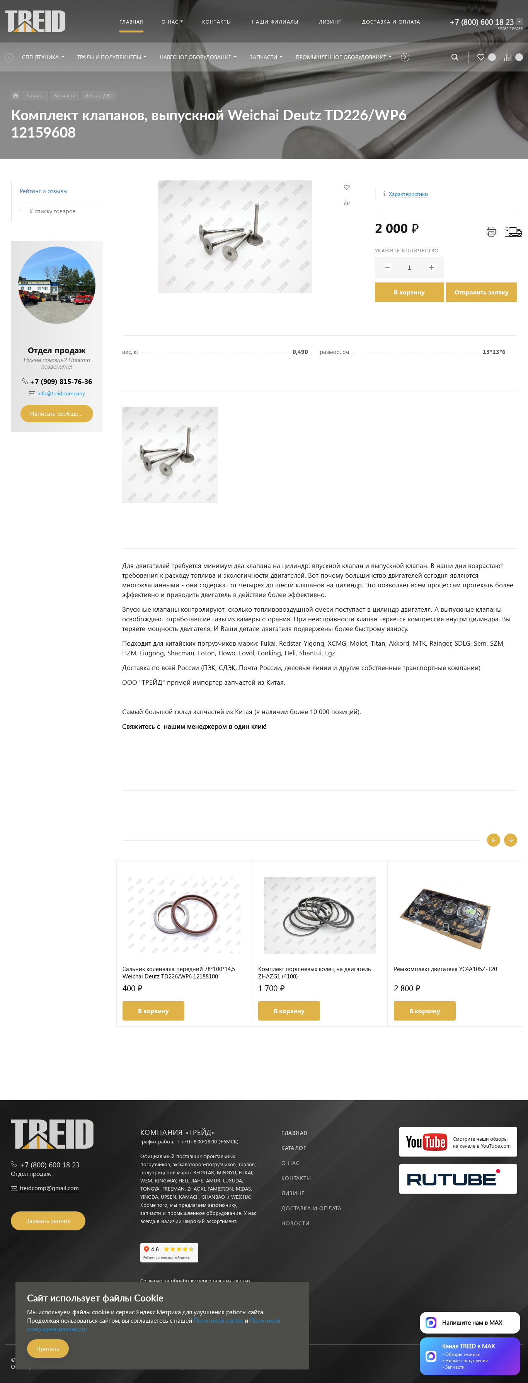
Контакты (296, 1178)
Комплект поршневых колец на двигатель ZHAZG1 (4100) (314, 972)
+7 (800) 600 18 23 (482, 21)
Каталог (294, 1148)
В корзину (409, 292)
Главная (294, 1132)
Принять (48, 1348)
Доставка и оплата (311, 1208)
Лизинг (293, 1193)
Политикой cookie (218, 1320)
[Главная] (15, 95)
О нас (290, 1163)
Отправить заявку (482, 292)
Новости (295, 1223)
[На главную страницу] (35, 20)
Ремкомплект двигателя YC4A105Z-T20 (445, 969)
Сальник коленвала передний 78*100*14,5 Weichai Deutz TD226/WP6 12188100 (179, 972)
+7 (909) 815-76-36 (61, 381)
